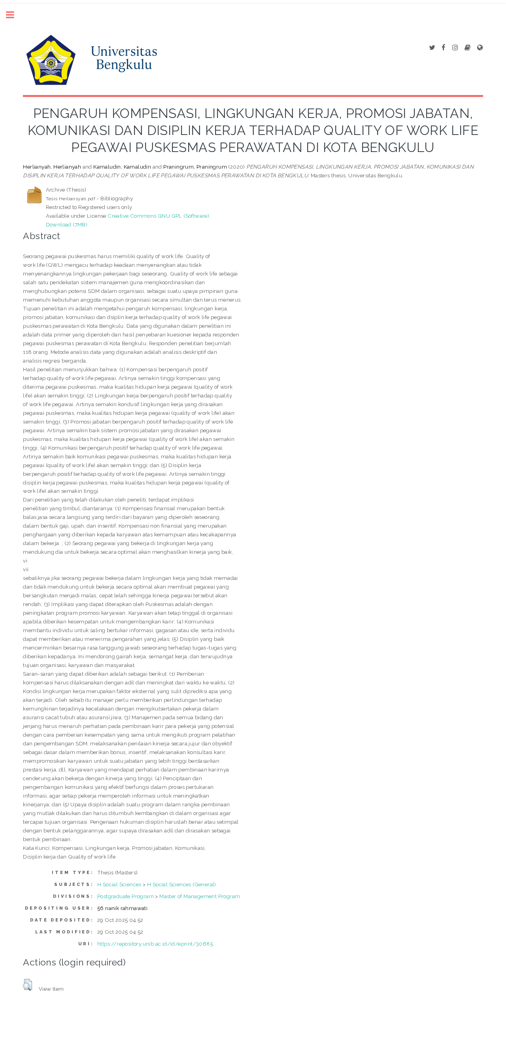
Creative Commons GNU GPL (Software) (158, 216)
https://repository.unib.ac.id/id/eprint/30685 (155, 943)
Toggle (14, 15)
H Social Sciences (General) (181, 884)
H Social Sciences (119, 884)
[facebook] (444, 48)
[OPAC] (467, 48)
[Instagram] (455, 48)
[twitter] (432, 48)
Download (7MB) (67, 224)
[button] (27, 985)
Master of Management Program (199, 896)
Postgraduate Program (125, 896)
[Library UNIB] (480, 48)
